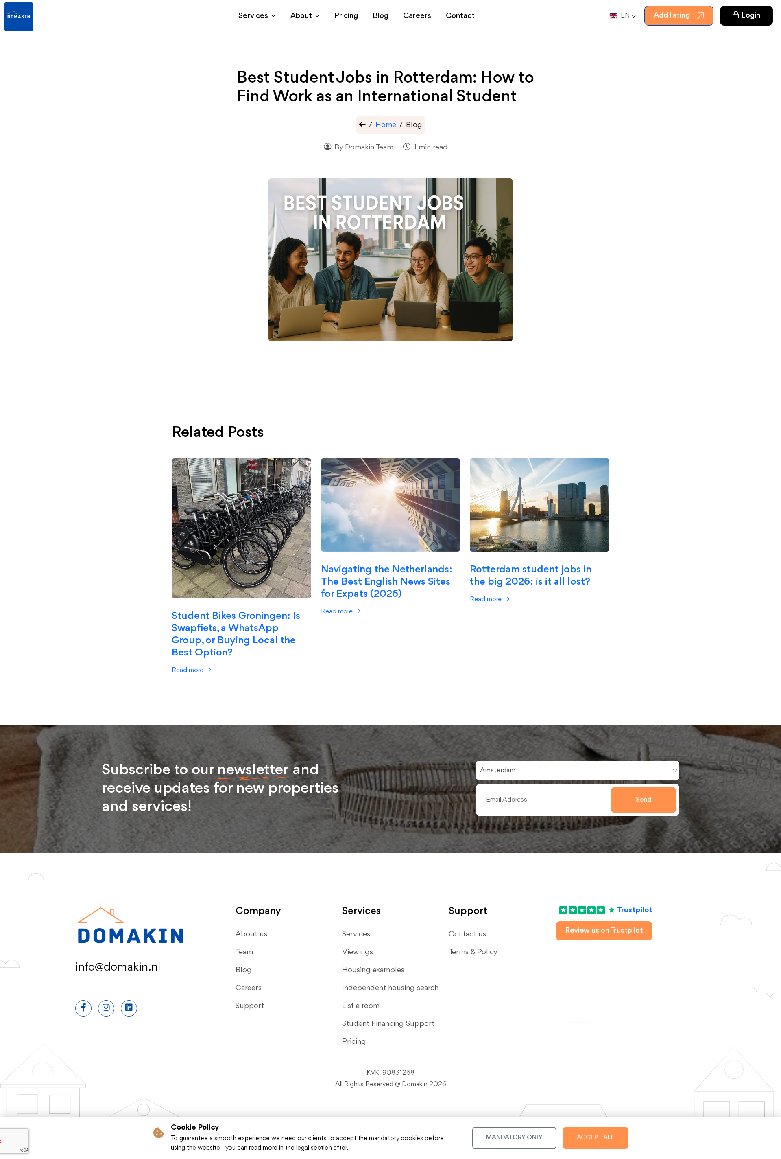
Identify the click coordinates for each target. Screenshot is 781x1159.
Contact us (467, 934)
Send (643, 799)
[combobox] (621, 16)
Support (250, 1006)
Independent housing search (390, 988)
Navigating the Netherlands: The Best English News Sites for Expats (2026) (386, 581)
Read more (187, 670)
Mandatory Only (514, 1138)
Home (385, 125)
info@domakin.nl (117, 967)
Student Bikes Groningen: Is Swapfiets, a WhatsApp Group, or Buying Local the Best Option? (236, 634)
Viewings (357, 952)
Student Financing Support (388, 1024)
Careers (417, 16)
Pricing (346, 16)
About (301, 16)
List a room (361, 1006)
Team (244, 952)
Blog (380, 16)
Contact (460, 16)
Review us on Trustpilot (604, 931)
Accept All (595, 1138)
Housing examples (373, 970)
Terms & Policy (473, 952)
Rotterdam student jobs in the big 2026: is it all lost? (530, 575)
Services (253, 16)
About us (251, 934)
